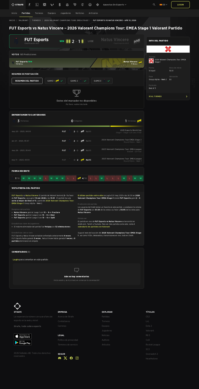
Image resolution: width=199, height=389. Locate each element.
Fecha (151, 68)
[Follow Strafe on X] (64, 358)
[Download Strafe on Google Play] (33, 342)
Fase (151, 76)
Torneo (152, 57)
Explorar (107, 312)
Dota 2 (149, 326)
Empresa (62, 312)
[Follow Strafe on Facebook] (70, 358)
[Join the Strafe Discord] (59, 358)
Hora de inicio (175, 68)
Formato (153, 85)
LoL (147, 321)
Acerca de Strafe (66, 316)
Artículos (106, 344)
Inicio (12, 20)
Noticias (105, 335)
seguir (61, 354)
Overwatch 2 (152, 354)
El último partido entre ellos (91, 195)
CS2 (148, 316)
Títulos (150, 312)
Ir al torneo (155, 96)
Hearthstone (152, 358)
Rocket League (153, 344)
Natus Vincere (32, 195)
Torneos (36, 20)
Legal (61, 335)
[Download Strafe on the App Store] (33, 336)
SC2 (148, 349)
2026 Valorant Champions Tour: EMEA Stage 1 (66, 20)
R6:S (148, 335)
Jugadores (107, 330)
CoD (148, 340)
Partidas (106, 316)
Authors (105, 340)
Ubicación (173, 76)
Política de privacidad (68, 340)
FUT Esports (17, 195)
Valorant (23, 20)
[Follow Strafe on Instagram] (76, 358)
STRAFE (18, 312)
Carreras (62, 326)
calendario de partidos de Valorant (94, 227)
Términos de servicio (68, 344)
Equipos (106, 326)
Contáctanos (64, 321)
